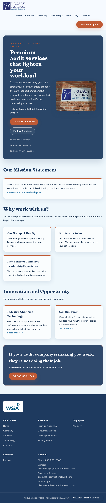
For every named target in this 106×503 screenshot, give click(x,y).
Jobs (68, 15)
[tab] (73, 113)
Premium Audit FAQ (47, 425)
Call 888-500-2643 (23, 376)
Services (29, 15)
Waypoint (77, 425)
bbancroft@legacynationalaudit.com (56, 468)
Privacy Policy (45, 440)
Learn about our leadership (22, 192)
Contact (85, 15)
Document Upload (89, 24)
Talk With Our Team (24, 121)
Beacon (7, 460)
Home (19, 15)
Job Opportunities (47, 435)
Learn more (13, 332)
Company (42, 15)
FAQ (76, 15)
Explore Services (22, 131)
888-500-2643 (54, 367)
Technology (56, 15)
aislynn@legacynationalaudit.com (55, 476)
